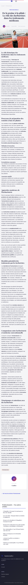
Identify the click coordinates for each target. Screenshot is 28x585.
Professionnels (9, 5)
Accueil (2, 5)
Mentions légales (5, 574)
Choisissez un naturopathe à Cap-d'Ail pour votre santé (13, 543)
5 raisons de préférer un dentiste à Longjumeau (11, 538)
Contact (3, 576)
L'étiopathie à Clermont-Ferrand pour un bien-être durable (13, 512)
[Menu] (16, 1)
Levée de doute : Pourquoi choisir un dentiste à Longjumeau (13, 516)
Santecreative (8, 556)
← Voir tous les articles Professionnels (10, 493)
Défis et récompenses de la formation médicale (12, 534)
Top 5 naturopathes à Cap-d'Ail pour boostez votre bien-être (13, 529)
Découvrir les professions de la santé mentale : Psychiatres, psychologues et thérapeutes (14, 525)
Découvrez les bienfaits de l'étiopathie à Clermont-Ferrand (12, 521)
